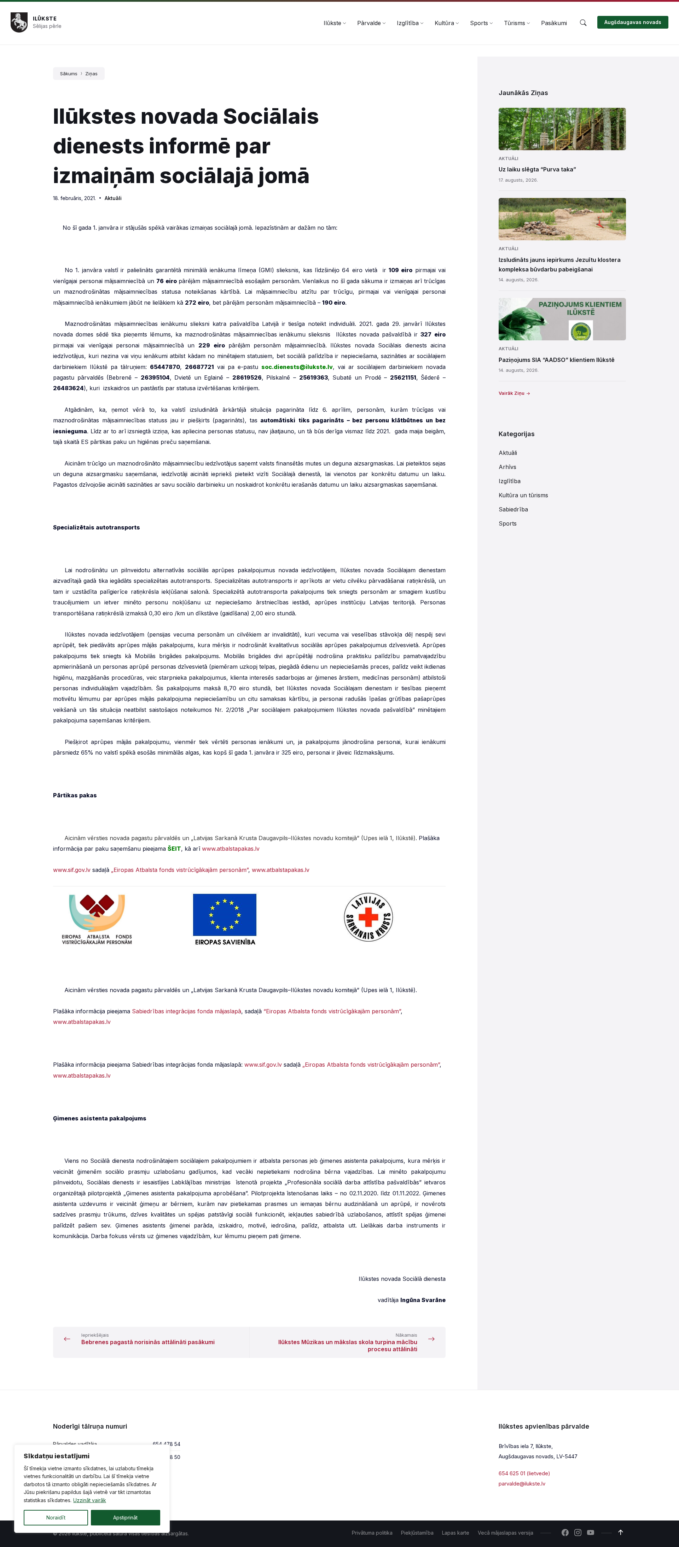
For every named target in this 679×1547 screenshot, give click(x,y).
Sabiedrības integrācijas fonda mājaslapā (186, 1011)
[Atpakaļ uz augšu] (620, 1532)
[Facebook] (565, 1533)
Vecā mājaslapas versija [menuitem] (505, 1533)
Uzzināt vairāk (89, 1500)
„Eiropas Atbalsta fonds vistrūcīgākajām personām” (179, 869)
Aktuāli (113, 198)
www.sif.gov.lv (72, 869)
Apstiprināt (125, 1517)
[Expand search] (583, 23)
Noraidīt (55, 1517)
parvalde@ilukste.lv (522, 1483)
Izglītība (510, 481)
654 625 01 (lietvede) (524, 1473)
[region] (92, 1489)
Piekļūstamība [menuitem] (417, 1533)
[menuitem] (332, 23)
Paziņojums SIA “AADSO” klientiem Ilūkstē (557, 359)
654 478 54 (166, 1444)
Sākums (68, 73)
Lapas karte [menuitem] (455, 1533)
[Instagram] (577, 1533)
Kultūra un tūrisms (523, 495)
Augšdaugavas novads (632, 22)
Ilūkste (45, 19)
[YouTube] (590, 1533)
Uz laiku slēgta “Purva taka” (537, 169)
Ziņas (91, 73)
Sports (508, 523)
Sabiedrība (513, 509)
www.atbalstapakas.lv (231, 848)
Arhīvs (507, 466)
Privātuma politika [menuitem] (372, 1533)
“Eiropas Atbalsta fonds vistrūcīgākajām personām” (332, 1011)
